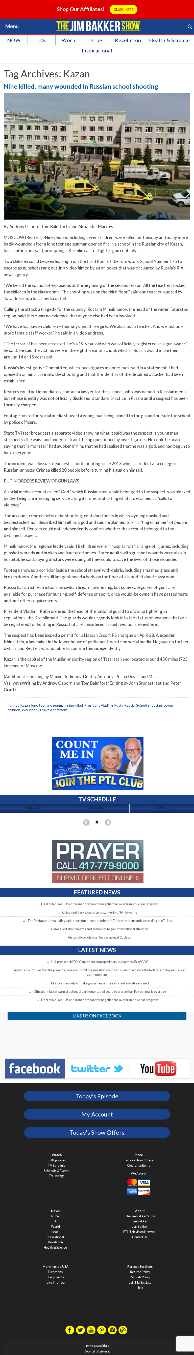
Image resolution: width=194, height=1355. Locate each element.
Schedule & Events (56, 1171)
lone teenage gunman (48, 705)
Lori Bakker (140, 1226)
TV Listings (56, 1176)
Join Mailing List (140, 1282)
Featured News (97, 892)
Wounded (29, 710)
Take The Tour (55, 1282)
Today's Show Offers (97, 1132)
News (55, 1211)
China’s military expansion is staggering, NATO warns (99, 912)
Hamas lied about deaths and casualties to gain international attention (99, 929)
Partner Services (140, 1267)
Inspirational (97, 50)
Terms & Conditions (97, 1345)
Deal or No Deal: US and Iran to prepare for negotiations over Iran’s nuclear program (99, 904)
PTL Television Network (140, 1232)
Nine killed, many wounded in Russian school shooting (81, 86)
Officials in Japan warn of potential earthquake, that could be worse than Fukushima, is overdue (99, 991)
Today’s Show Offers (138, 1160)
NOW (14, 40)
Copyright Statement (97, 1351)
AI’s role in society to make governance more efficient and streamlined (100, 983)
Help (140, 1288)
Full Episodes (57, 1160)
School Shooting (149, 705)
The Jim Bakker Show (140, 1216)
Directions (55, 1272)
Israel (97, 40)
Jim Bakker (98, 26)
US (55, 1221)
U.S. (41, 40)
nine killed (75, 705)
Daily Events (55, 1277)
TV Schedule (56, 1165)
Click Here (123, 9)
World (69, 40)
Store (138, 1155)
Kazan (25, 705)
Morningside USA (55, 1267)
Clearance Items (138, 1165)
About (140, 1211)
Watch (57, 1155)
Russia (129, 705)
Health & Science (169, 40)
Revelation (128, 40)
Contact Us (140, 1237)
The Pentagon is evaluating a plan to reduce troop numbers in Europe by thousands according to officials (100, 921)
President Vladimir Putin (103, 705)
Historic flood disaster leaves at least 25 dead (99, 937)
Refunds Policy (140, 1277)
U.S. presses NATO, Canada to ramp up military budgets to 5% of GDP (99, 962)
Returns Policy (140, 1272)
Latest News (97, 950)
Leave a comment (54, 710)
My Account (97, 1114)
